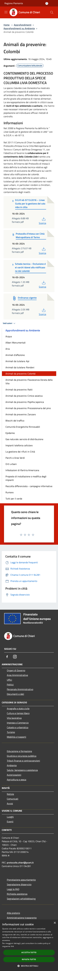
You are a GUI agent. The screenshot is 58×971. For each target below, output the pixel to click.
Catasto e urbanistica (17, 727)
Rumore (10, 492)
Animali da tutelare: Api (17, 361)
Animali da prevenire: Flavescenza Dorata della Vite (29, 381)
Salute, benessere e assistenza (22, 770)
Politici (10, 684)
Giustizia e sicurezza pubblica (21, 756)
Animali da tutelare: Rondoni (20, 367)
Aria (8, 349)
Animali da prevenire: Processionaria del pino (28, 408)
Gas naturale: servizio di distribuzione (24, 439)
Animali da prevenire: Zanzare (21, 414)
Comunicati (12, 799)
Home (7, 25)
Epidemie (10, 433)
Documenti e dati (15, 694)
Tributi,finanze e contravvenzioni (23, 760)
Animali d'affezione (15, 355)
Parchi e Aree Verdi (15, 458)
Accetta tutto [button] (28, 952)
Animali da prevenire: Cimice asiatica (24, 396)
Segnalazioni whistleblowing (21, 898)
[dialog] (29, 945)
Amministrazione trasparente (22, 917)
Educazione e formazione (19, 751)
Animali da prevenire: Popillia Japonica (25, 402)
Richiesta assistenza (17, 894)
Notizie (10, 794)
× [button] (55, 923)
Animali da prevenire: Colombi (21, 373)
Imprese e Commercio (18, 722)
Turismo (11, 732)
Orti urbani (11, 464)
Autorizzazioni (14, 775)
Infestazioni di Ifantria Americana (22, 470)
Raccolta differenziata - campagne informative (29, 486)
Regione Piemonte (13, 3)
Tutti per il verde (14, 498)
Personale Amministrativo (20, 689)
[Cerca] (52, 12)
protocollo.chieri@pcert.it (20, 862)
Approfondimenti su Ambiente (19, 28)
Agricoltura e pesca (16, 779)
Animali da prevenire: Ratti (19, 389)
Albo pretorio (13, 913)
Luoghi (10, 817)
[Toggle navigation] (6, 12)
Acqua (9, 336)
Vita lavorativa (14, 718)
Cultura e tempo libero (18, 713)
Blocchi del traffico (15, 420)
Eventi (10, 821)
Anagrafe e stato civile (18, 708)
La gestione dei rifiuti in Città (20, 451)
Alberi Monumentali (16, 342)
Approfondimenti (22, 25)
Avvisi (10, 803)
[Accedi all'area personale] (46, 3)
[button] (29, 966)
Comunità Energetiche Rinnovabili (23, 427)
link (12, 946)
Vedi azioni (8, 323)
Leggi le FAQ (13, 889)
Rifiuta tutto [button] (29, 959)
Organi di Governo (16, 670)
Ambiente (12, 765)
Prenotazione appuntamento (21, 879)
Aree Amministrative (17, 675)
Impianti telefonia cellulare (19, 445)
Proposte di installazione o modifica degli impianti (26, 478)
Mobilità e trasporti (16, 737)
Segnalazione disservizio (19, 884)
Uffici (9, 680)
